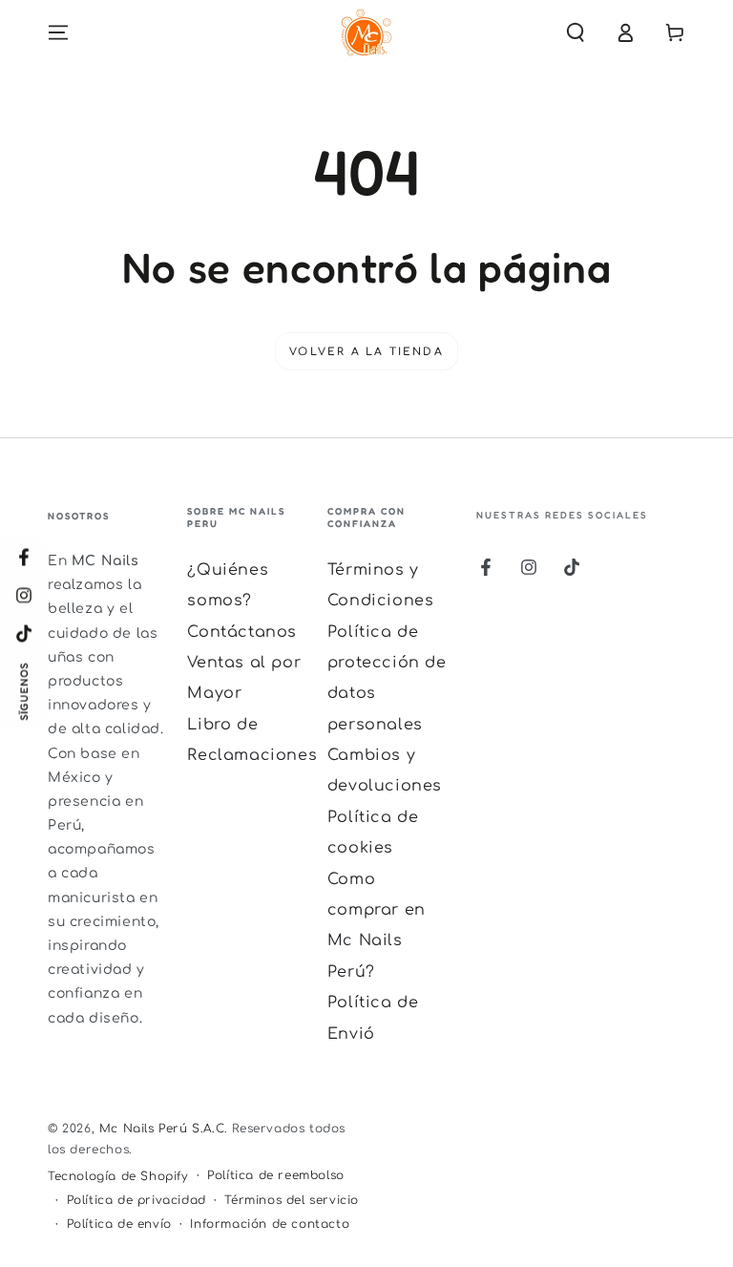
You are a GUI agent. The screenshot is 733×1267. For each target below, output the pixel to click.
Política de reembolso (276, 1175)
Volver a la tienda (366, 352)
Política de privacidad (136, 1200)
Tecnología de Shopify (118, 1176)
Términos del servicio (291, 1200)
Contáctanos (242, 632)
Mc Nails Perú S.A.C (161, 1128)
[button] (575, 32)
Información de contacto (269, 1224)
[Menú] (58, 32)
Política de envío (119, 1224)
